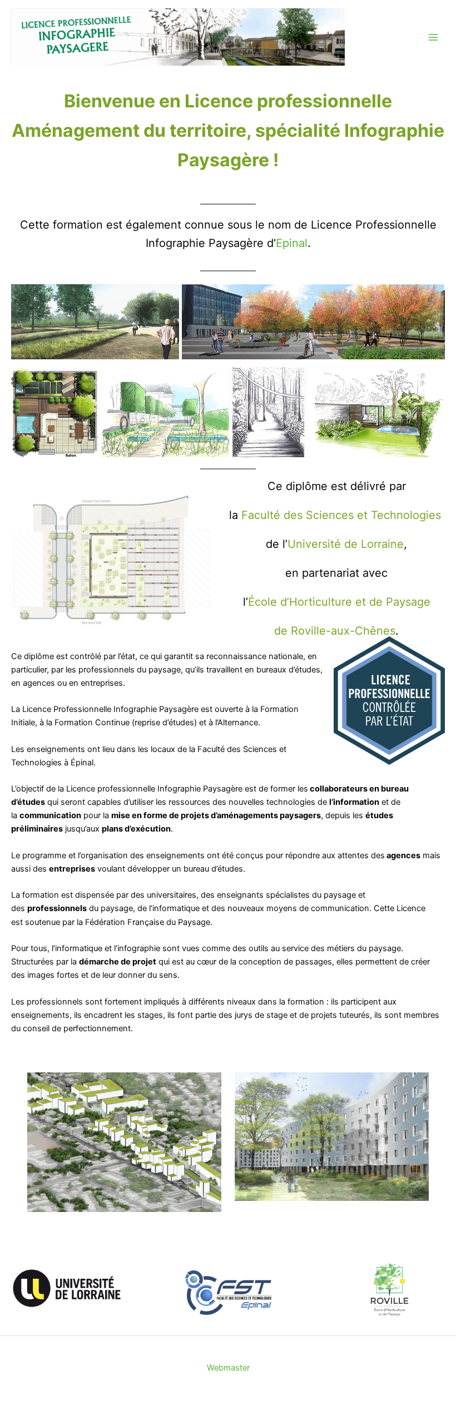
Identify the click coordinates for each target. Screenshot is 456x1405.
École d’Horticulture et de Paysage (339, 601)
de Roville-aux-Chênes (334, 630)
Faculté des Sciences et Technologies (341, 515)
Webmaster (228, 1368)
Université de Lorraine (346, 544)
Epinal (292, 243)
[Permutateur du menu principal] (433, 37)
